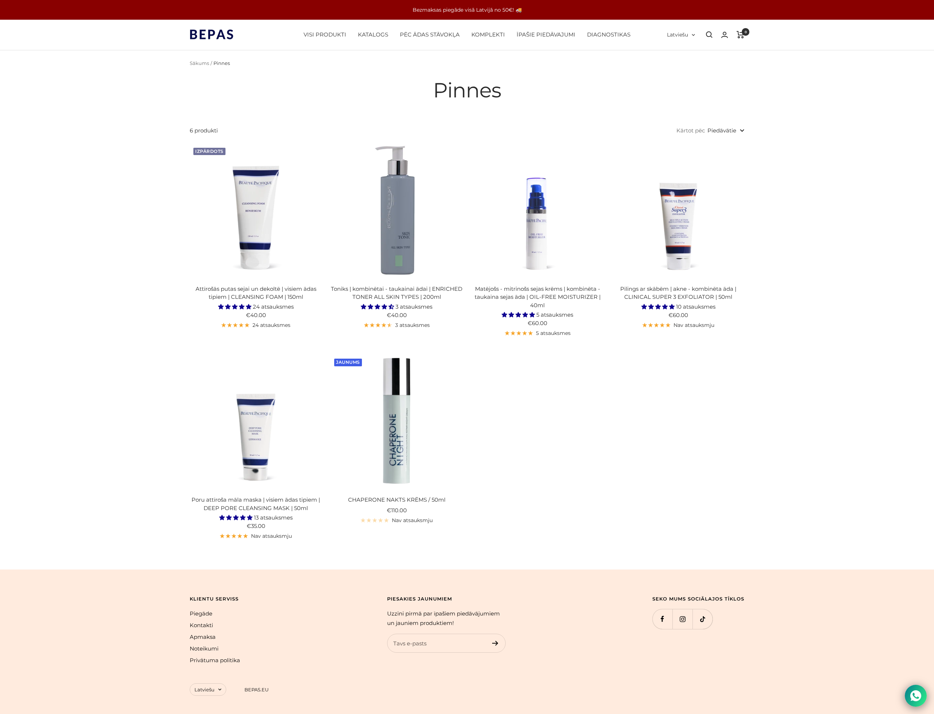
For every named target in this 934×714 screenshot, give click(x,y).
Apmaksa (203, 636)
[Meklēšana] (709, 34)
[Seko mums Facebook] (662, 619)
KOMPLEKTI (488, 34)
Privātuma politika (215, 660)
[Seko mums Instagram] (682, 619)
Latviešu (677, 34)
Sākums (199, 63)
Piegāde (201, 613)
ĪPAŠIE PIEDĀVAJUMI (546, 34)
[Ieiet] (724, 35)
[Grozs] (740, 34)
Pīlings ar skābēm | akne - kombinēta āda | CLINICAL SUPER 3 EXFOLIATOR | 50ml (678, 293)
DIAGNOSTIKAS (608, 34)
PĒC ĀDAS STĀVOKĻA (430, 34)
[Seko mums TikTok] (702, 619)
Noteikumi (204, 648)
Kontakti (201, 625)
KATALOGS (373, 34)
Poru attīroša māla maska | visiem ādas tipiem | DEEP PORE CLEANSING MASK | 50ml (256, 504)
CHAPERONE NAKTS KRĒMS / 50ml (396, 499)
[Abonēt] (495, 643)
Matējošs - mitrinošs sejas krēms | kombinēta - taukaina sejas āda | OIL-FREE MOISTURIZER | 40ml (538, 297)
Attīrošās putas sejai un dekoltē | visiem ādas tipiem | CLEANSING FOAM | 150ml (256, 293)
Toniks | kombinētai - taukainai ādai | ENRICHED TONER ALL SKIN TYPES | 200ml (396, 293)
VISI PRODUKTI (325, 34)
